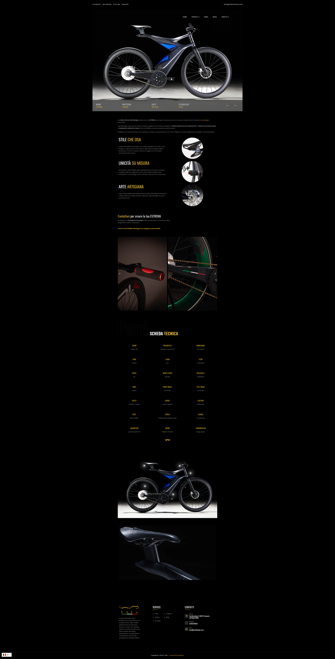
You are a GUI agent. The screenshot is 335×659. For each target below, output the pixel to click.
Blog (167, 617)
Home (185, 17)
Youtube (116, 4)
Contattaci (124, 216)
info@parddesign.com (233, 4)
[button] (120, 274)
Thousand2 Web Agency (176, 655)
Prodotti (196, 17)
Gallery (157, 617)
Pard (206, 17)
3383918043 (193, 623)
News (215, 17)
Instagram (107, 4)
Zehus (164, 432)
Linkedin (125, 4)
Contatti (225, 17)
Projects (169, 613)
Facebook (96, 4)
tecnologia (204, 120)
